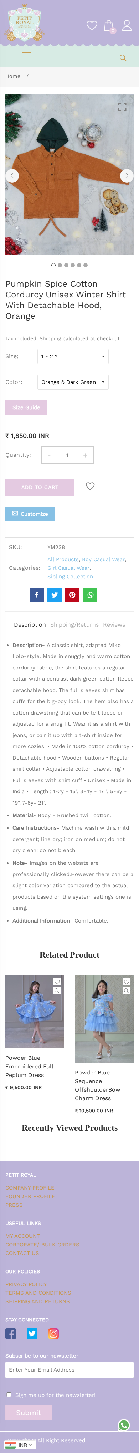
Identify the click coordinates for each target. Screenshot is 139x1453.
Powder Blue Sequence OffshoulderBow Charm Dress (97, 1085)
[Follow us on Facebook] (37, 595)
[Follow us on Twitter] (54, 595)
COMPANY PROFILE (30, 1188)
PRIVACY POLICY (26, 1284)
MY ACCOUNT (22, 1236)
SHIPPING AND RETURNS (37, 1301)
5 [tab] (79, 265)
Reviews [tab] (114, 624)
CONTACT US (22, 1253)
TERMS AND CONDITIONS (38, 1293)
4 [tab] (73, 265)
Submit (28, 1412)
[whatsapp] (90, 595)
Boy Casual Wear (103, 559)
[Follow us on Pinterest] (72, 595)
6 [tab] (85, 265)
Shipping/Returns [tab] (74, 624)
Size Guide (26, 407)
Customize (34, 514)
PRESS (14, 1205)
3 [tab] (66, 265)
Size (11, 356)
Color (13, 382)
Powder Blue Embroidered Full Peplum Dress (29, 1066)
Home (13, 76)
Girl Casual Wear (68, 568)
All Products (63, 559)
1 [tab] (53, 265)
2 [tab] (60, 265)
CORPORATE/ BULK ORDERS (42, 1244)
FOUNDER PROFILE (30, 1196)
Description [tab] (30, 624)
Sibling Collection (70, 576)
